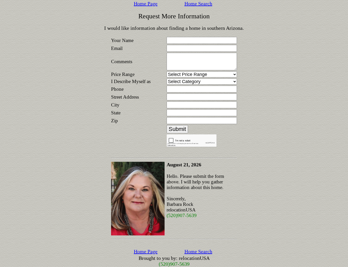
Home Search (198, 3)
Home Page (145, 3)
